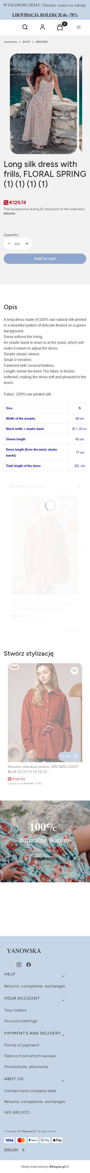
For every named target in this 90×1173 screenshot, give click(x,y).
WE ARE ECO (17, 1112)
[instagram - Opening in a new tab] (19, 964)
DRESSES (42, 41)
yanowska (10, 41)
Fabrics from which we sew (30, 1055)
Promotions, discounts (26, 1066)
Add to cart (45, 258)
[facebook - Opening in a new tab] (28, 964)
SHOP (26, 41)
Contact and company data (30, 1090)
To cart (66, 756)
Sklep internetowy (43, 1167)
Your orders (15, 1010)
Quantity (11, 234)
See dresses (45, 858)
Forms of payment (21, 1045)
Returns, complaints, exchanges (34, 986)
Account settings (20, 1021)
